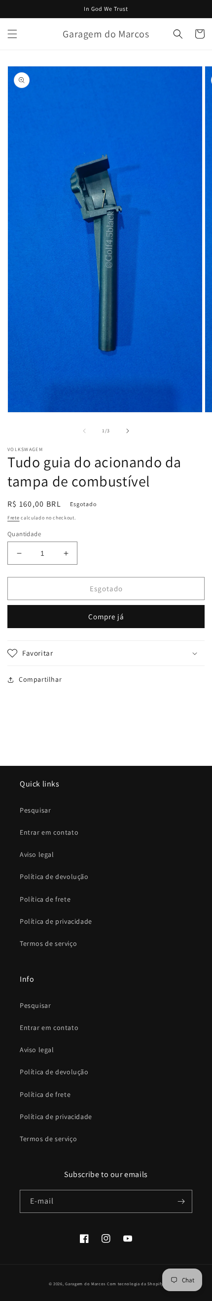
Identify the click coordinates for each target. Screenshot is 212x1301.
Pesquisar (35, 810)
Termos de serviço (48, 943)
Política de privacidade (56, 921)
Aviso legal (37, 854)
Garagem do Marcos (85, 1283)
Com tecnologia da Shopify (135, 1283)
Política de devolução (54, 876)
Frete (13, 517)
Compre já (106, 616)
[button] (12, 34)
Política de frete (45, 899)
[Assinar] (181, 1201)
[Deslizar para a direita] (128, 431)
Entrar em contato (49, 832)
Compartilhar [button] (40, 679)
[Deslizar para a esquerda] (84, 431)
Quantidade (24, 534)
